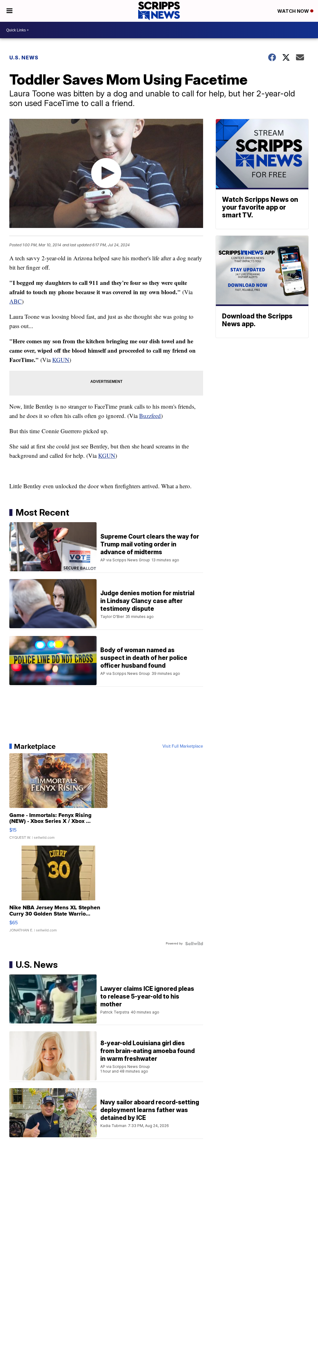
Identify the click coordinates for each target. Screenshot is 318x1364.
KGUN (60, 360)
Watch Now (293, 11)
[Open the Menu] (9, 11)
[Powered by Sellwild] (194, 943)
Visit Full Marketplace (182, 746)
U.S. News (24, 57)
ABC (15, 301)
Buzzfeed (150, 416)
